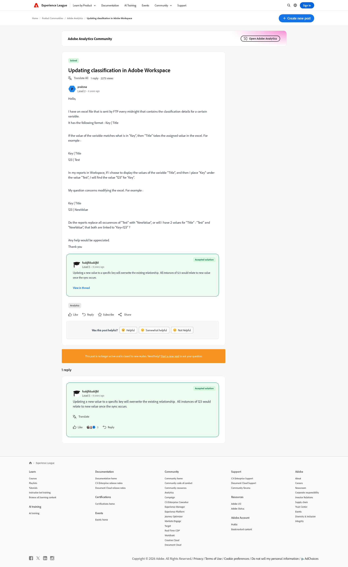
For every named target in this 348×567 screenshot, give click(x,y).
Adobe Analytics (75, 18)
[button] (296, 18)
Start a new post (170, 356)
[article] (142, 410)
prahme (82, 86)
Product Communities (52, 18)
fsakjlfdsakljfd (90, 262)
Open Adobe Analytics (263, 38)
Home (35, 18)
